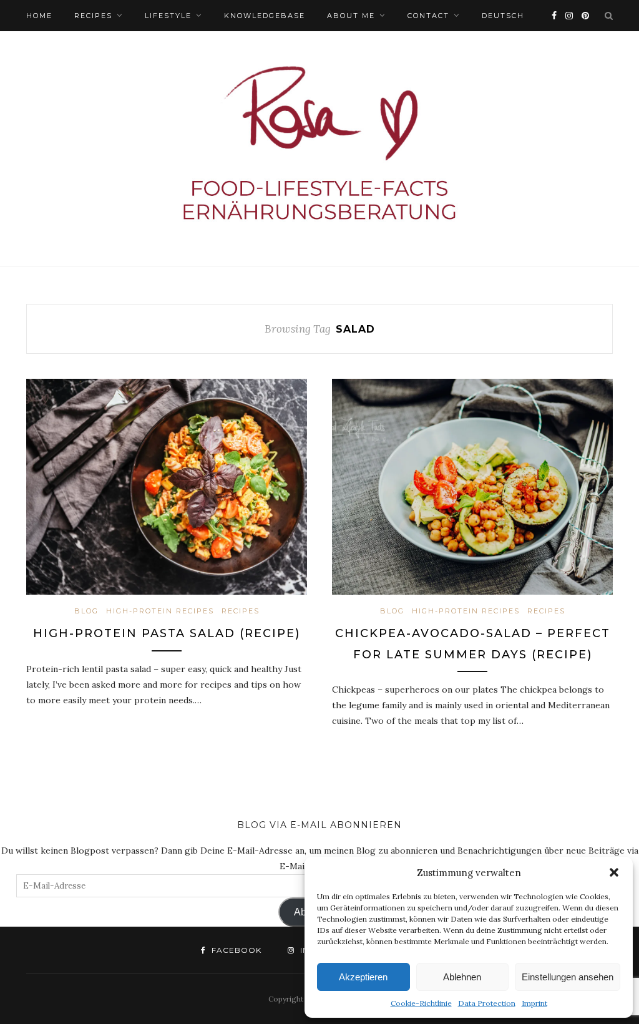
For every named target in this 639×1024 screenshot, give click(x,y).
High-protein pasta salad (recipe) (166, 633)
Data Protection (486, 1003)
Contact (428, 15)
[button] (614, 872)
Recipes (93, 15)
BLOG (86, 611)
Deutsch (503, 15)
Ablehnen (462, 977)
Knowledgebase (264, 15)
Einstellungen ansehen (567, 977)
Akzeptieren (363, 977)
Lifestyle (168, 15)
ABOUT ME (351, 15)
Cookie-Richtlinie (421, 1003)
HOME (39, 15)
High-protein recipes (160, 611)
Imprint (534, 1003)
